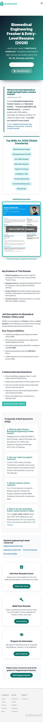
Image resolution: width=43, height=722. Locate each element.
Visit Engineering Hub (21, 675)
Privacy (4, 705)
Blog (3, 711)
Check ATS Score (21, 71)
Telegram (14, 711)
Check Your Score (21, 586)
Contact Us (25, 699)
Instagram (14, 708)
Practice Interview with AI (14, 404)
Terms (4, 702)
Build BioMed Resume (21, 65)
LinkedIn (14, 705)
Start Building (21, 621)
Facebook (14, 699)
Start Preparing (21, 654)
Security (4, 708)
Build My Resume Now (21, 199)
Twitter (13, 702)
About (3, 699)
